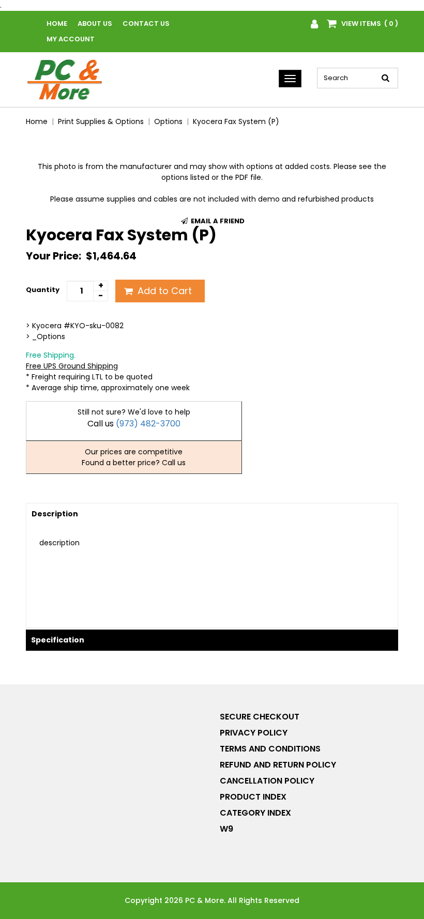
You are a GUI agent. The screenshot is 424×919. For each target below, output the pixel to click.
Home (57, 23)
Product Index (253, 797)
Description (55, 514)
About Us (95, 23)
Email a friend (217, 221)
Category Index (255, 813)
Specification (57, 640)
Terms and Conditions (270, 749)
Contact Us (146, 23)
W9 (226, 829)
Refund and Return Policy (278, 765)
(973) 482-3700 (148, 424)
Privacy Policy (253, 733)
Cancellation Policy (267, 781)
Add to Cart (163, 290)
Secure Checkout (259, 717)
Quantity (42, 290)
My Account (71, 39)
